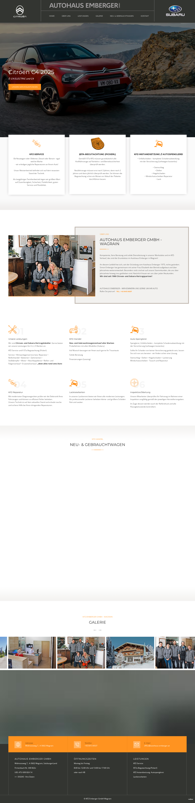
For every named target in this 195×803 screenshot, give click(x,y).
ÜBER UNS (66, 16)
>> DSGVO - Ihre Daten (24, 776)
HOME (52, 16)
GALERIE (99, 16)
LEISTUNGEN (83, 16)
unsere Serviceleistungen (25, 87)
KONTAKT (145, 16)
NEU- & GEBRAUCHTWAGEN (122, 16)
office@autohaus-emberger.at (157, 745)
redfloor (190, 799)
